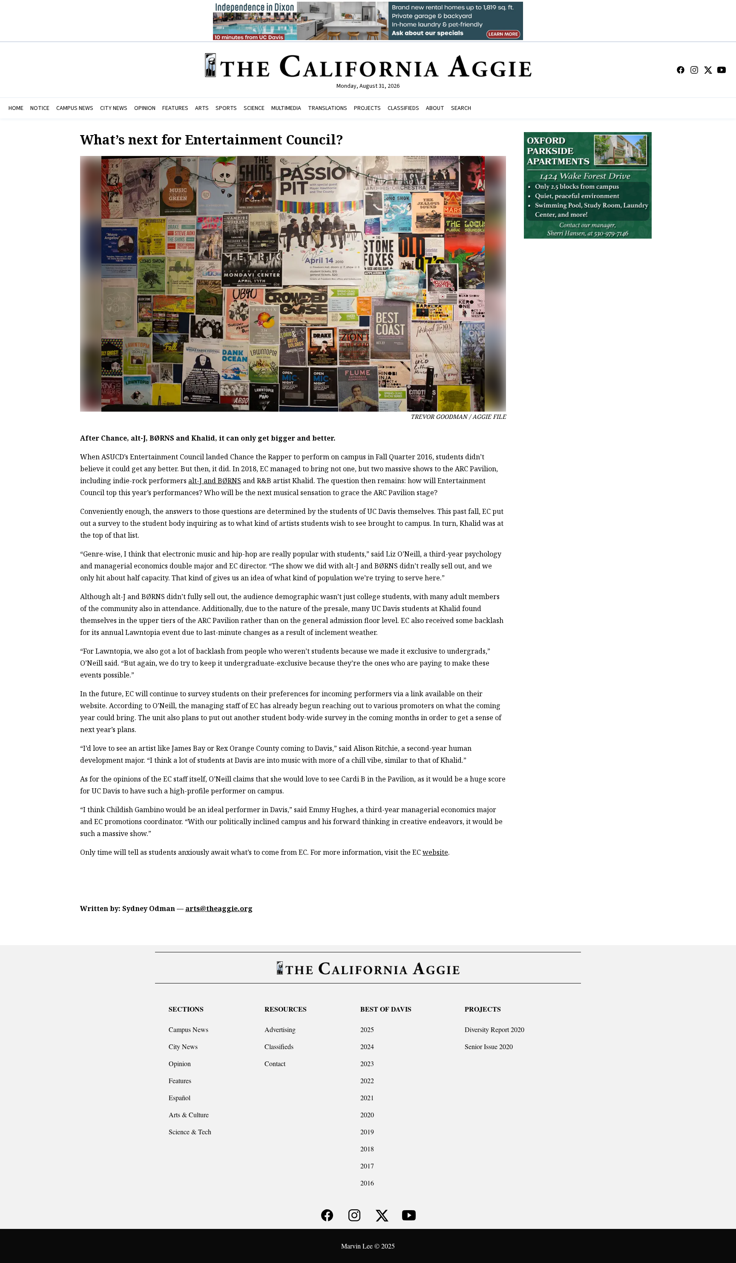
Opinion (180, 1063)
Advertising (280, 1029)
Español (179, 1097)
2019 (367, 1131)
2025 (367, 1029)
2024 (367, 1046)
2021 (367, 1097)
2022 (367, 1080)
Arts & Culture (189, 1114)
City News (183, 1046)
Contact (274, 1063)
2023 (367, 1063)
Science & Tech (190, 1131)
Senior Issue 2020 (489, 1046)
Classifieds (278, 1046)
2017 (367, 1165)
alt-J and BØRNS (214, 480)
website (435, 852)
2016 (367, 1182)
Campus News (188, 1029)
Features (180, 1080)
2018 (367, 1148)
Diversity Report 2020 (494, 1029)
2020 (367, 1114)
